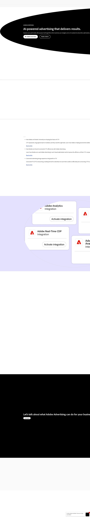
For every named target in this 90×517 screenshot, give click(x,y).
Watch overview (31, 36)
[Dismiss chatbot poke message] (64, 512)
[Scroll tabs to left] (1, 78)
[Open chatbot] (87, 514)
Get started (26, 418)
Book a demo (45, 36)
